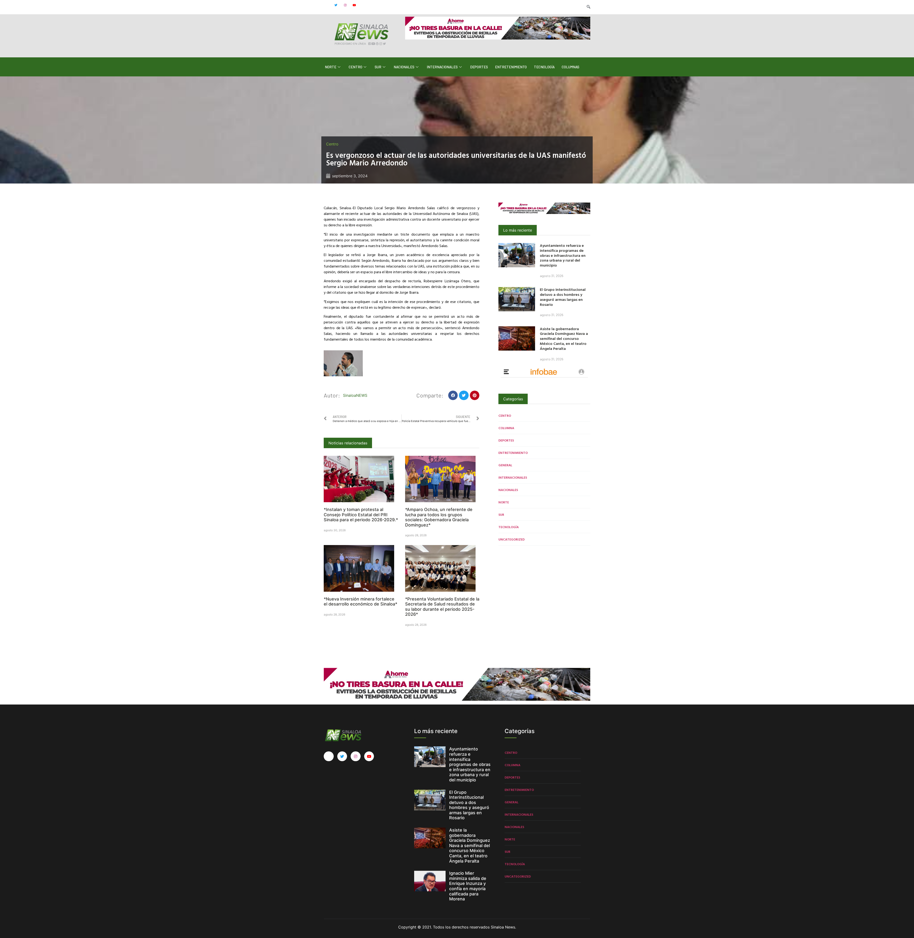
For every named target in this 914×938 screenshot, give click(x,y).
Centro (355, 67)
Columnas (570, 67)
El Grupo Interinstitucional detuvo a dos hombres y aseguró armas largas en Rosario (563, 297)
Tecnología (544, 67)
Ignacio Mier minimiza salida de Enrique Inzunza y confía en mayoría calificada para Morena (467, 886)
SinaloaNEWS (355, 395)
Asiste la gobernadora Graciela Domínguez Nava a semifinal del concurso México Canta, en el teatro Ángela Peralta (564, 338)
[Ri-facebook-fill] (326, 5)
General (505, 464)
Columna (506, 427)
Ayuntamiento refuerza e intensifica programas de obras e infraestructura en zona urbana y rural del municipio (563, 255)
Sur (378, 67)
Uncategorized (511, 539)
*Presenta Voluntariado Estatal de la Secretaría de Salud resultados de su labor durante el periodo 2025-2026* (442, 606)
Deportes (479, 67)
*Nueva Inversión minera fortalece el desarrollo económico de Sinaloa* (360, 601)
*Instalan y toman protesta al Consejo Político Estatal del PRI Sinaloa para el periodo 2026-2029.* (361, 514)
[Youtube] (354, 5)
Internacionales (442, 67)
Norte (330, 67)
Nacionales (404, 67)
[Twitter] (336, 5)
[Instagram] (345, 5)
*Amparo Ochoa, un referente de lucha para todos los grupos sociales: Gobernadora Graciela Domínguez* (438, 517)
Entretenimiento (511, 67)
